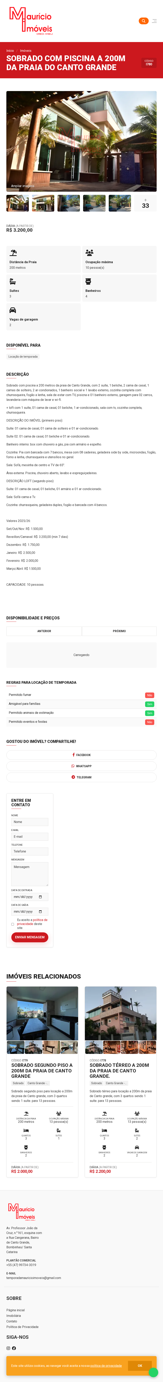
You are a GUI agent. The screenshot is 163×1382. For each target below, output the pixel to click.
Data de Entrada (21, 890)
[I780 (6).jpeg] (17, 203)
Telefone (17, 845)
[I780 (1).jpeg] (120, 203)
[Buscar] (144, 21)
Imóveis (25, 51)
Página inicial (15, 1310)
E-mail (15, 830)
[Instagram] (8, 1348)
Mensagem (17, 859)
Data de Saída (19, 905)
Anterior (44, 631)
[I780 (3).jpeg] (68, 203)
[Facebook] (14, 1348)
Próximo (119, 631)
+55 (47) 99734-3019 (21, 1265)
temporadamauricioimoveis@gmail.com (33, 1278)
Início (10, 51)
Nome (14, 815)
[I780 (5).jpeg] (43, 203)
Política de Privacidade (22, 1327)
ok (140, 1366)
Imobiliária (13, 1316)
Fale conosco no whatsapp (153, 1372)
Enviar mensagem (30, 937)
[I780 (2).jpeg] (94, 203)
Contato (11, 1321)
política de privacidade (32, 922)
